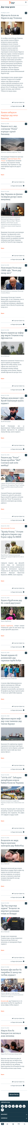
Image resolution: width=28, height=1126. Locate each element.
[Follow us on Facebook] (6, 1106)
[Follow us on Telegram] (20, 1106)
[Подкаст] (2, 1109)
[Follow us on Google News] (2, 1106)
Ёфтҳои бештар (14, 1094)
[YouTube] (13, 1124)
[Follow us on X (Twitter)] (16, 1106)
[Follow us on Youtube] (9, 1106)
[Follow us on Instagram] (13, 1106)
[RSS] (24, 1106)
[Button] (18, 102)
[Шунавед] (7, 1124)
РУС (19, 1124)
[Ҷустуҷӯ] (24, 1124)
